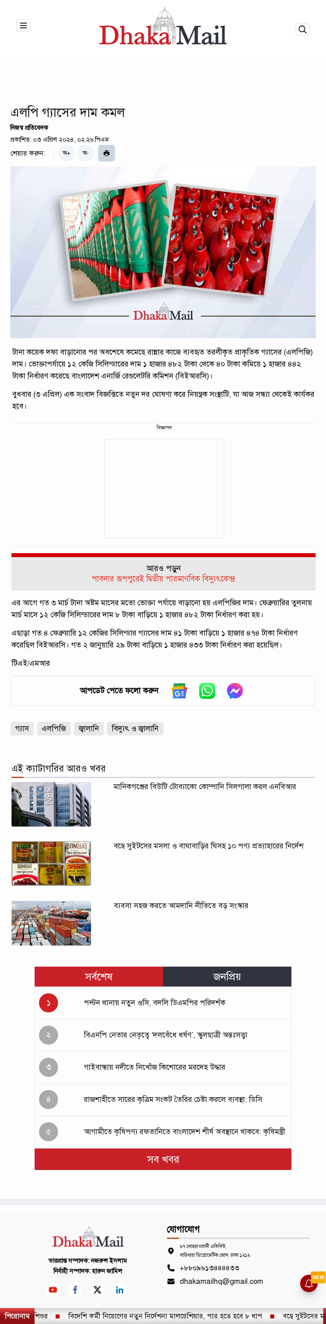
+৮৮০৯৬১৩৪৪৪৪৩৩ (209, 1268)
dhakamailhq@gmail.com (221, 1281)
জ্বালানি (89, 728)
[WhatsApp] (207, 691)
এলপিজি (54, 728)
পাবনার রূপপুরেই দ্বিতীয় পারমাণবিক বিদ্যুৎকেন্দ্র (163, 579)
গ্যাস (22, 728)
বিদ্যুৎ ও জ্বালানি (135, 728)
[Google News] (179, 691)
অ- (86, 153)
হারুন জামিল (107, 1271)
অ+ (66, 153)
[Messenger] (235, 691)
